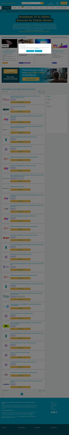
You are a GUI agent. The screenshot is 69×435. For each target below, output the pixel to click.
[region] (34, 48)
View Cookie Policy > (37, 48)
